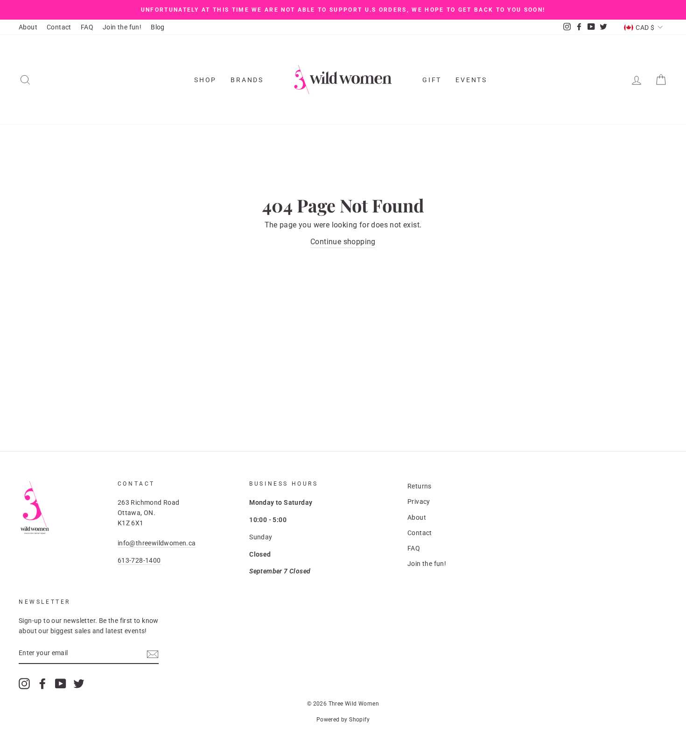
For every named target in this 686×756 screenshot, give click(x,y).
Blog (158, 27)
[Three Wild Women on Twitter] (78, 683)
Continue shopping (343, 241)
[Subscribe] (153, 654)
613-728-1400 (139, 560)
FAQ (87, 27)
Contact (59, 27)
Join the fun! (122, 27)
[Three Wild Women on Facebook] (42, 683)
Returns (419, 486)
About (28, 27)
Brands (247, 80)
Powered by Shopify (343, 719)
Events (471, 80)
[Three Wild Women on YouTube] (60, 683)
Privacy (418, 501)
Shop (205, 80)
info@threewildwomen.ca (157, 543)
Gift (431, 80)
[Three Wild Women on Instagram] (24, 683)
